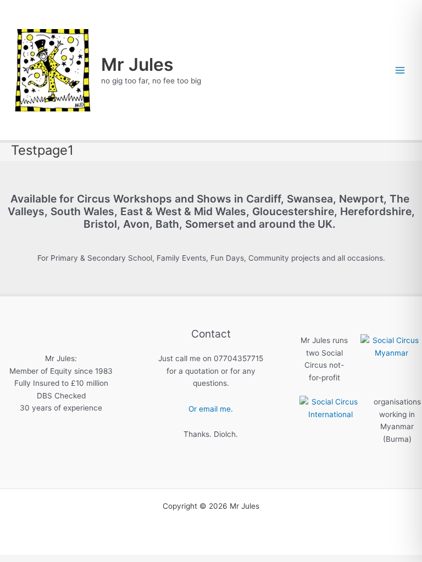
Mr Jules (137, 64)
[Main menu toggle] (400, 70)
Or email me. (210, 408)
